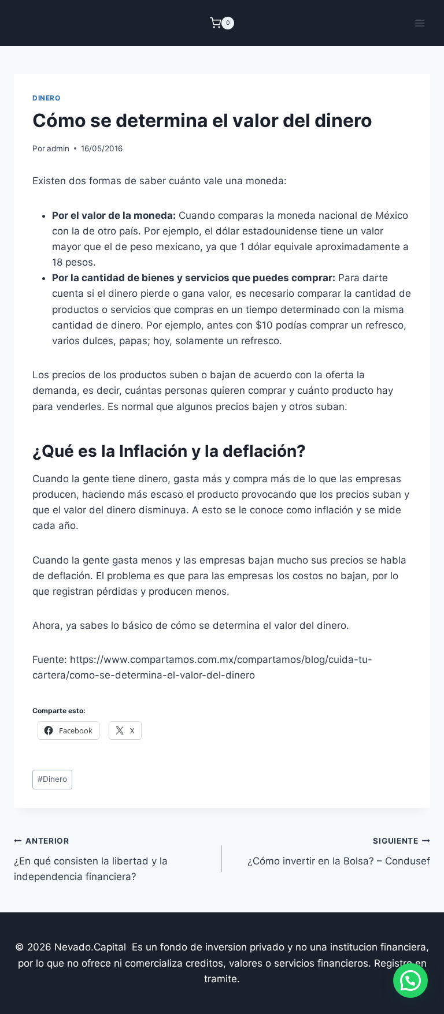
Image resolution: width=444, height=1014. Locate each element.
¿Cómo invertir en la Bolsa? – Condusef (338, 851)
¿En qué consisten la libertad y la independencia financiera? (91, 859)
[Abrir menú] (419, 23)
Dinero (46, 98)
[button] (410, 980)
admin (58, 148)
